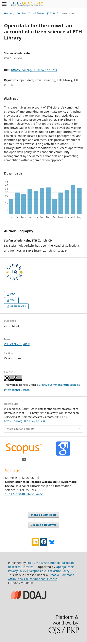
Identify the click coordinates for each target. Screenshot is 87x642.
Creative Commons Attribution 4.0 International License (41, 577)
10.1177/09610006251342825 (24, 494)
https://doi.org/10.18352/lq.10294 (34, 70)
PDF (12, 294)
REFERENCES (18, 306)
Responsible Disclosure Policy (49, 571)
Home (8, 13)
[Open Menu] (4, 4)
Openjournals (65, 567)
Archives (22, 13)
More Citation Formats (20, 429)
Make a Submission (43, 514)
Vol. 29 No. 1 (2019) (43, 13)
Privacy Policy (17, 571)
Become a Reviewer (43, 525)
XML (13, 300)
